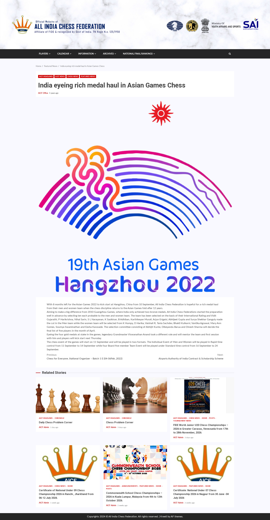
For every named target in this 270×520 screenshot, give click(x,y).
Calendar (63, 54)
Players (43, 54)
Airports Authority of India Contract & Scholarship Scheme (191, 357)
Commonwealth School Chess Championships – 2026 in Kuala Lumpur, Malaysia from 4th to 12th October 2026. (135, 463)
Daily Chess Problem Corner (68, 395)
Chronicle (59, 418)
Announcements (130, 486)
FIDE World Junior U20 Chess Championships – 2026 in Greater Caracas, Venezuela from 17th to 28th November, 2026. (202, 395)
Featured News (88, 76)
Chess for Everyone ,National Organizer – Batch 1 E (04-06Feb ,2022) (84, 357)
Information (86, 54)
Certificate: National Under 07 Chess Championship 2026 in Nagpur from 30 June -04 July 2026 (202, 463)
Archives (108, 54)
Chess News (72, 76)
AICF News (60, 76)
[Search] (230, 54)
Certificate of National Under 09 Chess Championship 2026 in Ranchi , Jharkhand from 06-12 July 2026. (68, 463)
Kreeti (163, 516)
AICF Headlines (46, 76)
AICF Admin (44, 427)
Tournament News (182, 421)
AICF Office (43, 93)
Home (205, 418)
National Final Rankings (138, 54)
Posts (212, 418)
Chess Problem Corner (135, 395)
